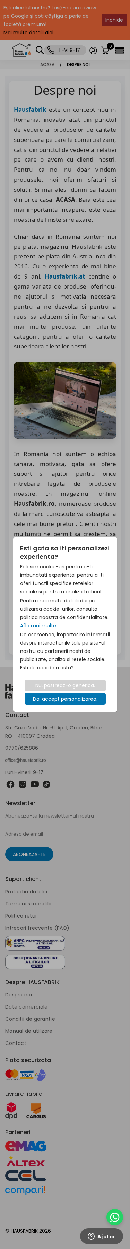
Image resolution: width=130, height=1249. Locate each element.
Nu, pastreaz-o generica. (65, 685)
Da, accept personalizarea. (65, 698)
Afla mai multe (38, 625)
